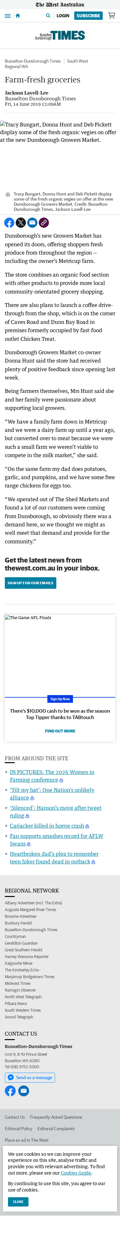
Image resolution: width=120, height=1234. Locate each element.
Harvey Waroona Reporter (27, 956)
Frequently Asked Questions (56, 1117)
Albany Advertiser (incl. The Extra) (33, 903)
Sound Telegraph (19, 1017)
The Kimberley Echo (22, 970)
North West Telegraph (23, 996)
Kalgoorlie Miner (19, 963)
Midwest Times (17, 983)
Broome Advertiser (20, 916)
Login (63, 15)
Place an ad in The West (27, 1140)
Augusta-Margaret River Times (30, 909)
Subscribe (88, 15)
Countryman (15, 936)
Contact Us (15, 1117)
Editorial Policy (18, 1128)
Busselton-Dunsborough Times (33, 61)
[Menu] (8, 15)
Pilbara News (16, 1003)
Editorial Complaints (56, 1128)
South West (77, 61)
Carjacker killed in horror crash (47, 826)
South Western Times (23, 1010)
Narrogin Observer (20, 990)
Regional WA (16, 66)
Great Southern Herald (23, 949)
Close (18, 1202)
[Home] (17, 15)
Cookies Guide (76, 1173)
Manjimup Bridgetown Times (29, 976)
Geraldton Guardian (21, 943)
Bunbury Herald (18, 923)
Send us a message (34, 1077)
